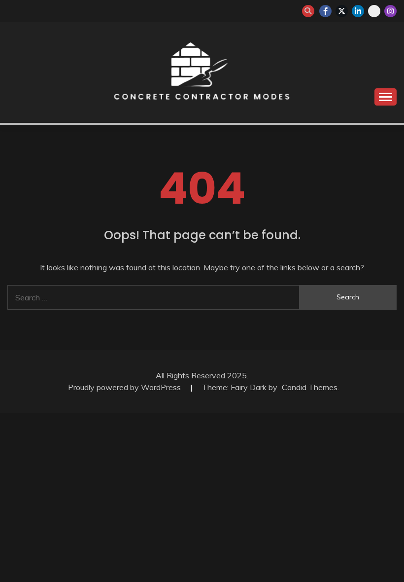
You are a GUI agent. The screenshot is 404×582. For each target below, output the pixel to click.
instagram (390, 11)
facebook (325, 11)
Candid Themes (309, 387)
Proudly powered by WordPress (125, 387)
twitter (342, 11)
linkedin (358, 11)
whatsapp (374, 11)
